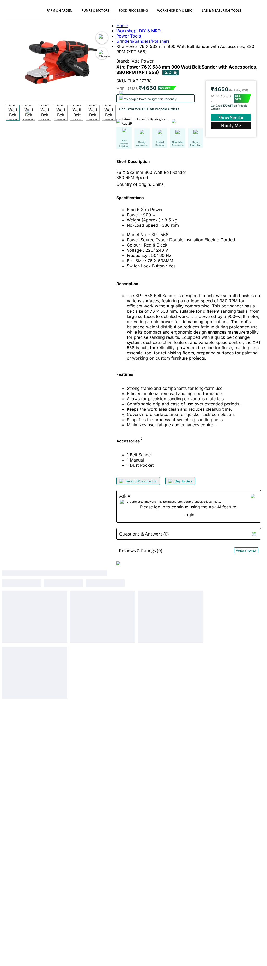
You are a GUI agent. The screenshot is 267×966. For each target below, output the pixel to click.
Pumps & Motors (96, 10)
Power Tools (128, 36)
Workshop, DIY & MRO (174, 10)
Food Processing (133, 10)
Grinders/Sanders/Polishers (143, 41)
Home (122, 25)
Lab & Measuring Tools (221, 10)
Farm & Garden (59, 10)
